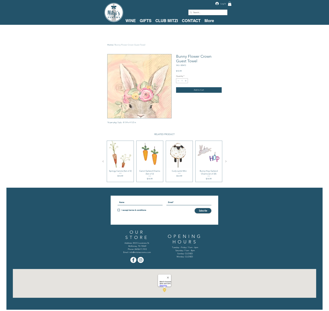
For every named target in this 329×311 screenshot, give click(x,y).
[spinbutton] (182, 80)
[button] (229, 4)
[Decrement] (178, 80)
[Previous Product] (103, 161)
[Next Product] (225, 161)
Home (110, 45)
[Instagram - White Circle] (141, 260)
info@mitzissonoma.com (140, 252)
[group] (164, 161)
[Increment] (186, 80)
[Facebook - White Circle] (133, 260)
